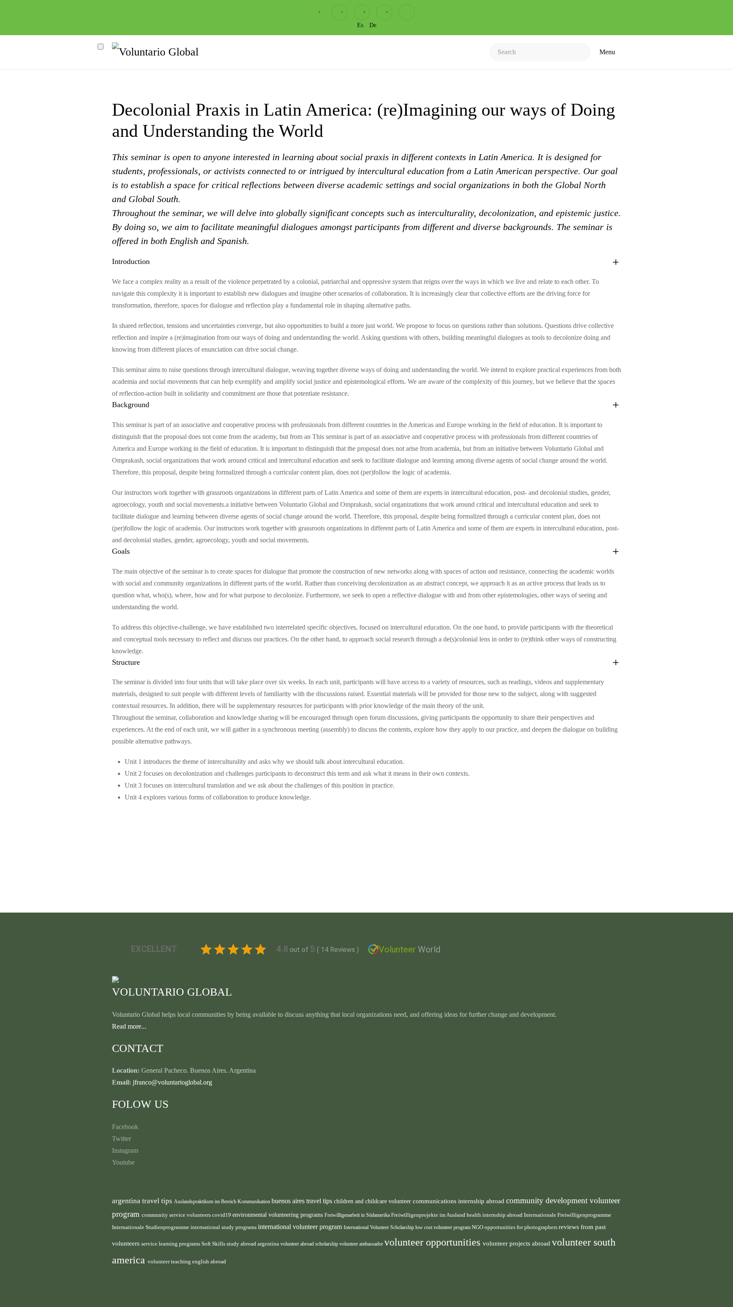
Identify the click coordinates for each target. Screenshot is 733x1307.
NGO (478, 1227)
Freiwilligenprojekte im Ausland (429, 1215)
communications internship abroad (459, 1201)
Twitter (121, 1138)
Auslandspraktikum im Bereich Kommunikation (222, 1201)
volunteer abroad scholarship (309, 1244)
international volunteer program (301, 1226)
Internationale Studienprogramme (151, 1227)
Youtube (123, 1162)
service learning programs (171, 1243)
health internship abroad (495, 1215)
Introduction (131, 261)
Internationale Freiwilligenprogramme (567, 1215)
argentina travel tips (143, 1200)
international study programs (224, 1227)
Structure (126, 662)
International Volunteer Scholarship (379, 1227)
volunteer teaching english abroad (187, 1262)
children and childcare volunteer (373, 1201)
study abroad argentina (253, 1243)
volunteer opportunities (433, 1242)
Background (130, 404)
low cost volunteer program (443, 1227)
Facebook (125, 1126)
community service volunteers (177, 1215)
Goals (121, 551)
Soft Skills (214, 1244)
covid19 (222, 1215)
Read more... (129, 1026)
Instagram (125, 1150)
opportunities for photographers (521, 1227)
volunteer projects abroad (517, 1243)
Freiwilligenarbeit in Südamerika (358, 1215)
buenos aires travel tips (302, 1201)
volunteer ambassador (361, 1244)
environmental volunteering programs (278, 1214)
